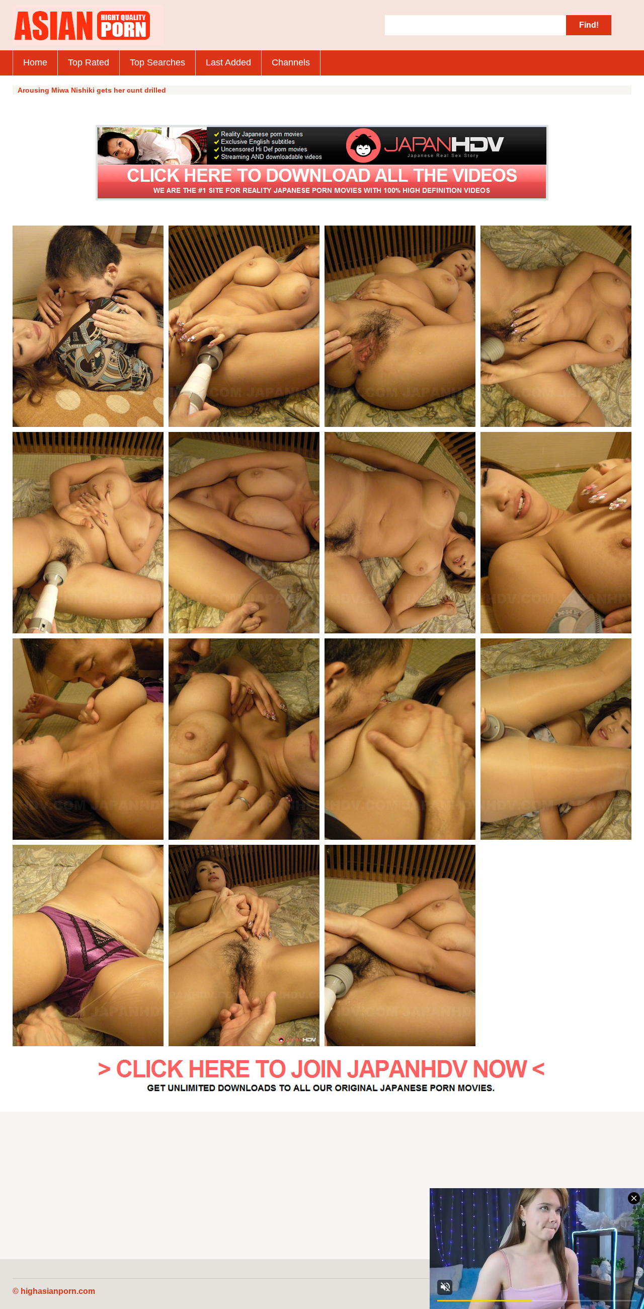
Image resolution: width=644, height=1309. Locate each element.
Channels (291, 62)
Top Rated (88, 62)
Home (35, 62)
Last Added (228, 62)
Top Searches (157, 62)
